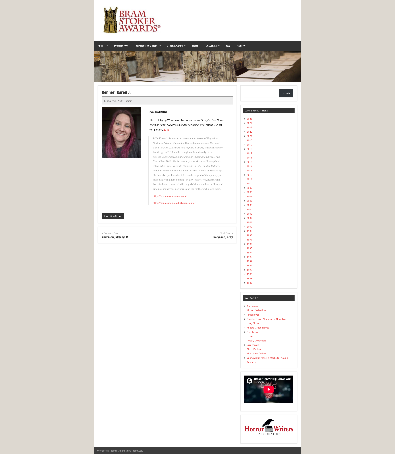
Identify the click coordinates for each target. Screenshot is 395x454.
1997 (249, 239)
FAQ (228, 45)
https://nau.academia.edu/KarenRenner (174, 203)
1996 (249, 243)
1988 (249, 278)
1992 (249, 261)
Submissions (121, 45)
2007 (249, 196)
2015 (249, 161)
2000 (249, 226)
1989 (249, 273)
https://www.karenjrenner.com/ (170, 196)
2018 (249, 148)
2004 (249, 209)
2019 (166, 129)
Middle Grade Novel (258, 327)
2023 (249, 127)
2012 (249, 174)
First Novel (253, 314)
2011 (249, 179)
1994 (249, 252)
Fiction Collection (256, 310)
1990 (249, 269)
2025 (249, 118)
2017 (249, 153)
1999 (249, 230)
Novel (250, 336)
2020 (249, 140)
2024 (249, 122)
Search (286, 93)
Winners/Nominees (147, 45)
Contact (242, 45)
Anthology (252, 305)
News (195, 45)
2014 (249, 166)
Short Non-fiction (113, 216)
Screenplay (253, 344)
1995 (249, 248)
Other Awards (175, 45)
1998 (249, 235)
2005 (249, 204)
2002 (249, 217)
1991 (249, 265)
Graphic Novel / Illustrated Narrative (266, 318)
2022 (249, 131)
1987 (249, 282)
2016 (249, 157)
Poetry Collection (256, 340)
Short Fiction (254, 349)
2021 (249, 135)
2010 (249, 183)
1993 (249, 256)
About (101, 45)
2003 (249, 213)
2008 (249, 191)
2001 (249, 222)
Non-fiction (253, 331)
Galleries (211, 45)
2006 (249, 200)
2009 (249, 187)
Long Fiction (253, 323)
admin (129, 100)
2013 (249, 170)
